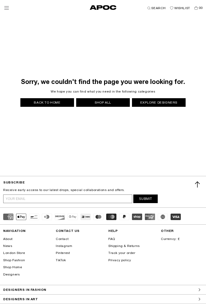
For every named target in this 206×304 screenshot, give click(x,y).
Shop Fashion (14, 260)
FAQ (111, 239)
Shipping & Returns (124, 246)
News (7, 246)
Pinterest (63, 253)
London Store (14, 253)
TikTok (61, 260)
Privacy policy (119, 260)
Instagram (64, 246)
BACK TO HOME (47, 102)
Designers (11, 274)
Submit (145, 199)
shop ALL (103, 102)
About (8, 239)
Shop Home (12, 267)
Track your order (121, 253)
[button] (6, 8)
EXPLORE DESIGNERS (158, 102)
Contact (62, 239)
